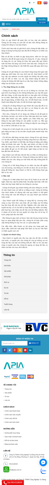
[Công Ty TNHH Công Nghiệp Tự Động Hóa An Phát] (24, 12)
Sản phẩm (7, 271)
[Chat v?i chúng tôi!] (43, 462)
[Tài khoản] (29, 3)
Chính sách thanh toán (12, 411)
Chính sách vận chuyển (13, 415)
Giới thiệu (7, 266)
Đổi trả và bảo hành (11, 440)
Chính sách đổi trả (11, 418)
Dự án (6, 288)
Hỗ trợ (6, 299)
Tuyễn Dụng (8, 304)
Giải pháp (7, 277)
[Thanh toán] (33, 3)
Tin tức (6, 293)
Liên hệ (7, 400)
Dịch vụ (6, 282)
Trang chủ (5, 29)
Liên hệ (6, 310)
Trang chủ (8, 389)
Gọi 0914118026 (14, 482)
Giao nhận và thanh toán (13, 437)
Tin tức (7, 396)
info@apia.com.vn (15, 470)
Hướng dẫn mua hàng (12, 433)
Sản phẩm (8, 393)
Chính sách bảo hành (12, 422)
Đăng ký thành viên (11, 444)
